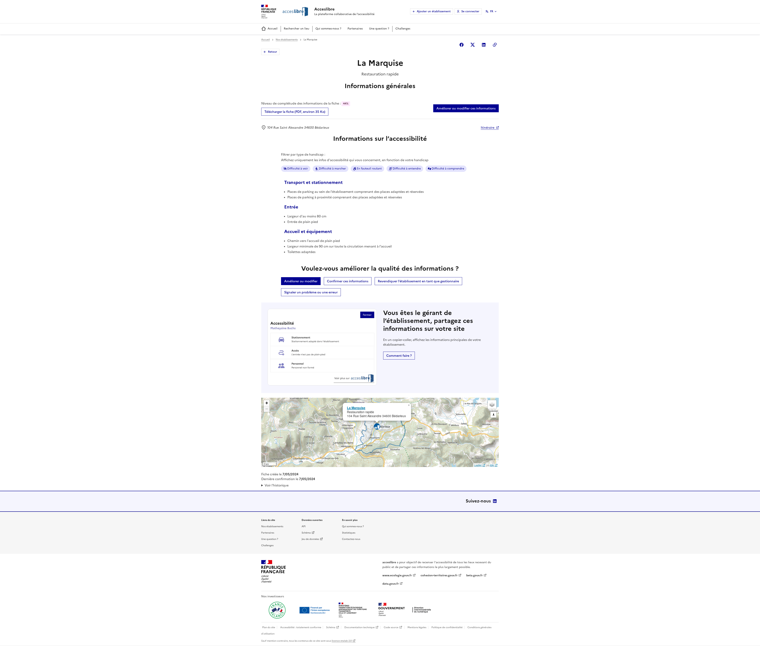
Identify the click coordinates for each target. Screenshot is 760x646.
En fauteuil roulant (369, 168)
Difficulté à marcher (332, 168)
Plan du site (268, 627)
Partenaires (355, 29)
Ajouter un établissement (434, 11)
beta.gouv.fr (474, 575)
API (304, 526)
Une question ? (379, 29)
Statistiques (348, 533)
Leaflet (478, 465)
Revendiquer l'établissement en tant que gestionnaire (418, 281)
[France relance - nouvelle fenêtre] (277, 610)
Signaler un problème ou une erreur (311, 292)
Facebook (462, 45)
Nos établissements (287, 39)
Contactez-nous (351, 539)
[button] (408, 405)
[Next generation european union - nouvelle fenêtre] (315, 610)
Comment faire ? (399, 355)
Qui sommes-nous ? (328, 29)
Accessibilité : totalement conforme (300, 627)
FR (491, 11)
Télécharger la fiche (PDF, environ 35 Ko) (294, 111)
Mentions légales (417, 627)
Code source (391, 627)
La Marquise (356, 407)
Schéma (306, 533)
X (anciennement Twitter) (473, 45)
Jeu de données (310, 539)
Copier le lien (495, 45)
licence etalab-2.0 (342, 641)
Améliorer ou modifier (300, 281)
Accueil (272, 29)
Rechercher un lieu (296, 29)
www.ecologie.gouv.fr (397, 575)
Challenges (402, 29)
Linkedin (484, 45)
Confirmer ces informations (347, 281)
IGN (492, 465)
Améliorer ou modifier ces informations (466, 108)
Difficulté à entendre (407, 168)
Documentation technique (359, 627)
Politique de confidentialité (447, 627)
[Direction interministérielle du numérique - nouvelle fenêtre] (405, 609)
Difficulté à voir (297, 168)
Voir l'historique (277, 485)
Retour (272, 52)
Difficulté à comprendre (448, 168)
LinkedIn (495, 501)
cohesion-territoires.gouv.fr (439, 575)
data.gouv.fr (390, 584)
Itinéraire (487, 127)
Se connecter (470, 11)
